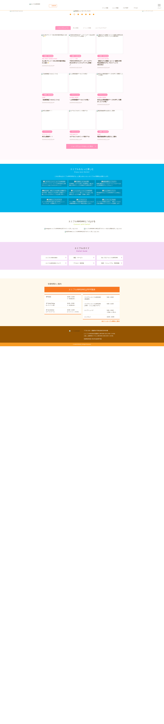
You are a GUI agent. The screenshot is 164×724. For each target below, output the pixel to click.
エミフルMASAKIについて (53, 263)
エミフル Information (51, 257)
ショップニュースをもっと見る (82, 146)
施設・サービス (78, 257)
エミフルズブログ (100, 28)
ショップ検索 (115, 7)
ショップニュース (63, 28)
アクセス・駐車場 (79, 263)
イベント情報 (105, 7)
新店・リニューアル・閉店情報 (110, 263)
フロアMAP (125, 7)
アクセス (136, 7)
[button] (70, 14)
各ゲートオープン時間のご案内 (111, 321)
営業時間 (54, 5)
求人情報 (75, 28)
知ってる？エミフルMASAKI (109, 257)
